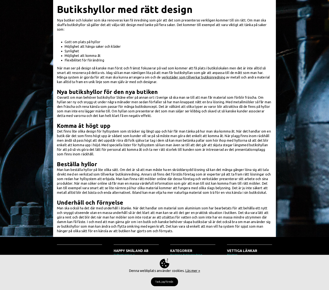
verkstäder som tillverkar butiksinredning (193, 77)
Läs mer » (192, 271)
